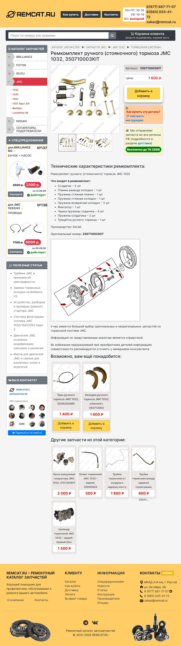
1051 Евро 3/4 (21, 103)
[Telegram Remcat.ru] (85, 622)
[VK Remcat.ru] (95, 622)
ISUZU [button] (20, 73)
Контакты (111, 14)
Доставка (91, 14)
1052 (16, 98)
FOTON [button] (21, 65)
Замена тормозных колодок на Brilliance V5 (28, 292)
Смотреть (16, 194)
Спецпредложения (110, 581)
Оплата (70, 594)
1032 (16, 89)
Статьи (102, 590)
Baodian (17, 108)
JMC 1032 (118, 47)
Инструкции (106, 594)
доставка (144, 143)
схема (167, 573)
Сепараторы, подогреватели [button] (28, 129)
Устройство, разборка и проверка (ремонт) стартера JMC (29, 306)
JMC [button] (19, 81)
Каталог (70, 581)
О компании (15, 600)
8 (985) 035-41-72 (156, 596)
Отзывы (102, 603)
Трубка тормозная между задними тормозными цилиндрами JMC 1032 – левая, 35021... (143, 487)
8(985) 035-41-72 (159, 14)
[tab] (26, 57)
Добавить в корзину (143, 93)
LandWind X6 (20, 112)
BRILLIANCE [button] (24, 57)
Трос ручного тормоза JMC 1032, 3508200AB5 (66, 399)
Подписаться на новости (28, 432)
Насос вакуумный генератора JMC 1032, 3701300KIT (64, 478)
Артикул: (129, 68)
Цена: (129, 78)
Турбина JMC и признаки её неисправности (24, 277)
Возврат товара (76, 598)
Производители (108, 598)
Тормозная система (146, 47)
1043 (16, 94)
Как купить (71, 14)
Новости (103, 586)
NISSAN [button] (21, 121)
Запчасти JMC (96, 47)
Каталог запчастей (66, 47)
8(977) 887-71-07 (161, 7)
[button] (116, 99)
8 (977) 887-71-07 (157, 591)
